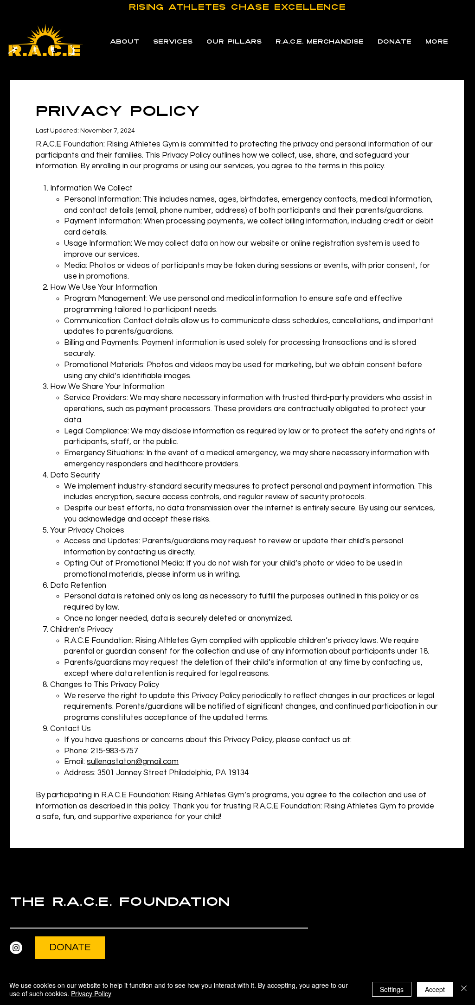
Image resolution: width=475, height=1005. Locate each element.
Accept (435, 989)
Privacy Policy (91, 993)
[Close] (463, 989)
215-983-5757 (114, 751)
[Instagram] (16, 947)
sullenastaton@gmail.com (133, 761)
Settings (392, 989)
